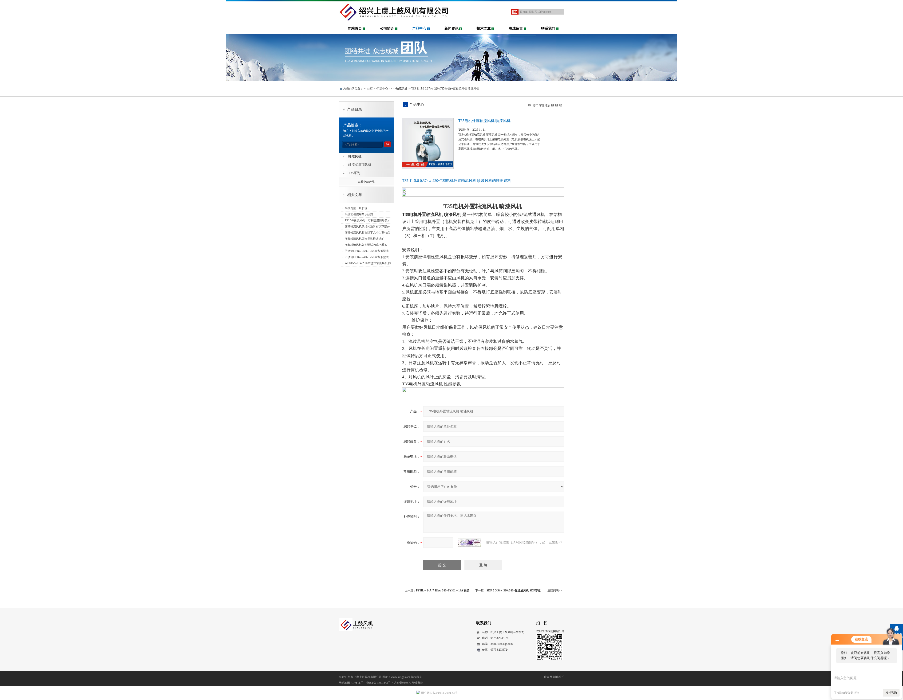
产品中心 (419, 28)
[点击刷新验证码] (469, 543)
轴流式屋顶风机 (359, 165)
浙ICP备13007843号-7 (379, 682)
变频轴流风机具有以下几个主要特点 (367, 232)
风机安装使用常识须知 (359, 214)
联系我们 (548, 28)
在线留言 (516, 28)
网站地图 (344, 682)
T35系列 (354, 173)
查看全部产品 (366, 182)
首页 (370, 88)
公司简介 (387, 28)
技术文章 (484, 28)
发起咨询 (891, 692)
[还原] (556, 105)
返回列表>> (554, 590)
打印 (535, 105)
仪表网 (548, 677)
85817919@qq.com (540, 11)
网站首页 (355, 28)
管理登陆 (417, 682)
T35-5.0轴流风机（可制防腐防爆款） (367, 220)
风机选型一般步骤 (356, 208)
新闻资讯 (451, 28)
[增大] (560, 105)
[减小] (552, 105)
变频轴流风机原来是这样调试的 (364, 238)
